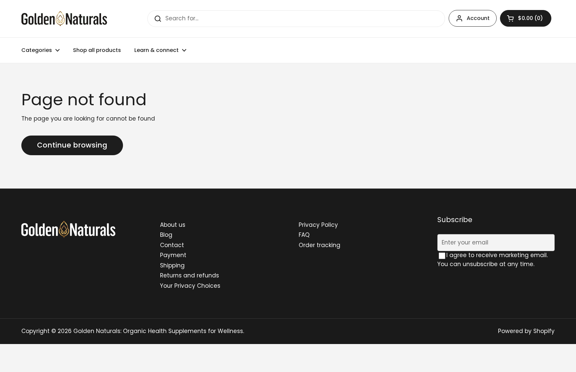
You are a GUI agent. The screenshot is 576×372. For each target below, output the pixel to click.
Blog (166, 235)
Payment (173, 255)
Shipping (172, 265)
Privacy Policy (318, 225)
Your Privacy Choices (190, 286)
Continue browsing (72, 145)
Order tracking (319, 245)
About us (172, 225)
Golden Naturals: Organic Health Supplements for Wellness (158, 331)
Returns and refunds (189, 275)
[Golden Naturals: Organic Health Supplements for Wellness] (64, 18)
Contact (172, 245)
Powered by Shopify (526, 331)
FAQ (304, 235)
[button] (525, 18)
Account (478, 18)
